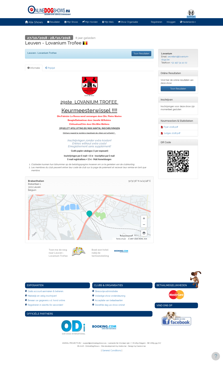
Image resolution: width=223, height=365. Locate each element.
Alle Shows (35, 22)
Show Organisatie (129, 22)
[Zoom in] (144, 218)
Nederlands (188, 22)
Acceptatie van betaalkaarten (109, 300)
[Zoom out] (144, 225)
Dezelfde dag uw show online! (110, 305)
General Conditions (111, 350)
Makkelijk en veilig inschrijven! (42, 296)
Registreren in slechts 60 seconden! (45, 305)
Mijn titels (109, 22)
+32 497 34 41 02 (179, 62)
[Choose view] (144, 233)
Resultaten (54, 22)
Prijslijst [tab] (51, 68)
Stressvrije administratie (106, 291)
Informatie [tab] (35, 68)
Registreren (156, 22)
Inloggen (171, 22)
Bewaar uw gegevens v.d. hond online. (46, 300)
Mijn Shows (72, 22)
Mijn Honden (91, 22)
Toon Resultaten (141, 53)
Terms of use (121, 239)
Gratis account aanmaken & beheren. (46, 291)
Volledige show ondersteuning (110, 296)
